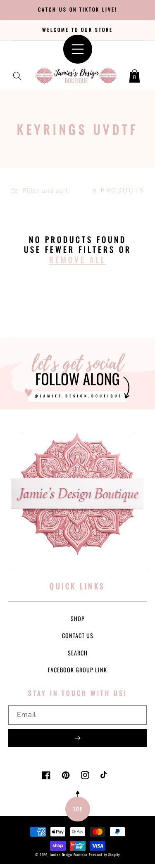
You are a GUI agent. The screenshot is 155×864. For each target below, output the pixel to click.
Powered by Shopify (104, 854)
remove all (77, 259)
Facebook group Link (77, 669)
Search (78, 652)
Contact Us (77, 635)
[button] (17, 74)
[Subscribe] (77, 738)
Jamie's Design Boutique (69, 854)
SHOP (78, 618)
